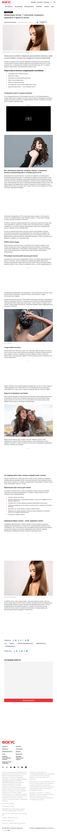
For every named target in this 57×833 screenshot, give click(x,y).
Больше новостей (28, 700)
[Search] (54, 2)
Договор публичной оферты (19, 758)
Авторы (18, 751)
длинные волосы (10, 646)
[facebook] (3, 767)
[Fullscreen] (51, 136)
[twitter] (6, 767)
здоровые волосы (41, 643)
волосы (12, 643)
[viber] (18, 767)
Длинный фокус (7, 751)
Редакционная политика (7, 762)
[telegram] (10, 767)
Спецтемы (40, 2)
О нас (4, 754)
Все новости (9, 6)
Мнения (33, 2)
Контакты (51, 828)
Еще (52, 6)
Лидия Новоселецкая (10, 22)
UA (51, 2)
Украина (46, 6)
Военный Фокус (29, 6)
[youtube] (14, 767)
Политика (39, 6)
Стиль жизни (8, 12)
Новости (5, 746)
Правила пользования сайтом (6, 758)
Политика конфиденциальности (38, 828)
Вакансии (19, 754)
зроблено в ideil (6, 830)
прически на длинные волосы (25, 643)
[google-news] (22, 767)
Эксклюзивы (18, 6)
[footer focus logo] (8, 742)
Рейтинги (46, 2)
